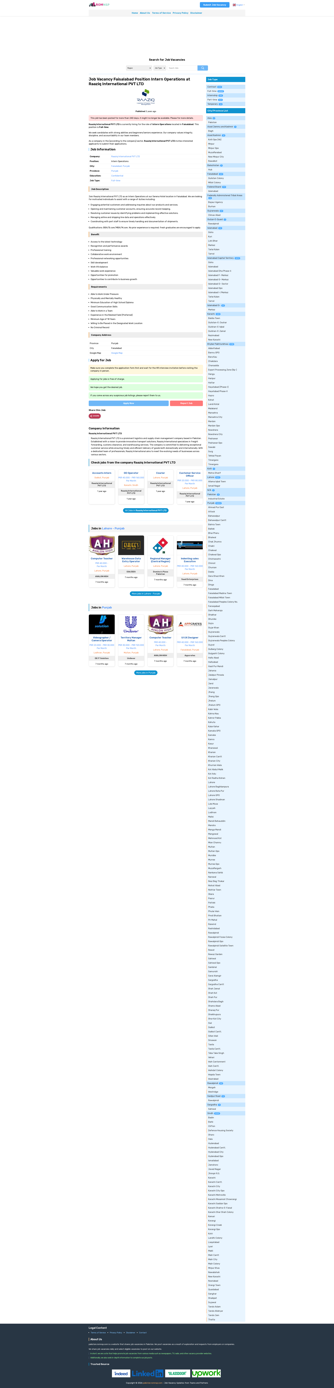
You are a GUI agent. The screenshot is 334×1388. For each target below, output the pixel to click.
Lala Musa (213, 804)
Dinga (211, 584)
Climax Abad (214, 215)
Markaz (211, 245)
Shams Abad (214, 1006)
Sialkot (211, 1027)
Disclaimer (196, 13)
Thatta (211, 1319)
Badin (211, 1117)
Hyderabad (213, 1143)
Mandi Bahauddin (216, 821)
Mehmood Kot (215, 838)
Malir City (212, 1259)
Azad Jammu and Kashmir (221, 126)
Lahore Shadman (216, 799)
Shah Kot (212, 993)
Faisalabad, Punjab (120, 166)
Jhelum (212, 700)
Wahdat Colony (215, 1070)
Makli (210, 1251)
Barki (210, 1122)
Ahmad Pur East (216, 507)
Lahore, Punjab (160, 477)
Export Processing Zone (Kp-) (222, 370)
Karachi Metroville (217, 1195)
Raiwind (212, 924)
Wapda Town (214, 1074)
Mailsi (211, 817)
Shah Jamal (214, 988)
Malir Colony (214, 1263)
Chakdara (213, 361)
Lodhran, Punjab (102, 652)
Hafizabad (213, 662)
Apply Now (128, 403)
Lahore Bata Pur (216, 791)
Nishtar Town (214, 890)
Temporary (214, 104)
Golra (210, 232)
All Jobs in (145, 510)
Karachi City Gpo (216, 1190)
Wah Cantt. (213, 1066)
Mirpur (211, 144)
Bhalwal (212, 537)
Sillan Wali (213, 1036)
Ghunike (212, 619)
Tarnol (211, 254)
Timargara (213, 460)
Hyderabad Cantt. (217, 1147)
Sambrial (212, 967)
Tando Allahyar (215, 1311)
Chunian (212, 567)
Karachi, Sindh (131, 485)
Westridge (213, 1092)
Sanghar (212, 1294)
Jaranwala (213, 688)
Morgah (212, 1087)
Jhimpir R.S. (214, 1173)
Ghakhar (212, 615)
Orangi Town (214, 1285)
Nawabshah (214, 1272)
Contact (143, 1332)
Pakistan (212, 122)
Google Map (117, 353)
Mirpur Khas (214, 1268)
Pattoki (211, 902)
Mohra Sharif (214, 473)
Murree (211, 859)
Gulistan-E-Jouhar (217, 322)
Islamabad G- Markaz (218, 279)
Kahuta (211, 722)
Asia (210, 118)
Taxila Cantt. (214, 1049)
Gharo (211, 1135)
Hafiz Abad (213, 657)
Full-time (115, 180)
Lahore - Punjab (113, 528)
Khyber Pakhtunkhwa (220, 344)
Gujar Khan (213, 627)
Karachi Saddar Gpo (217, 1203)
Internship (214, 95)
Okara (211, 894)
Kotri (210, 1233)
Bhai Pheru (213, 533)
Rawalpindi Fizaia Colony (220, 937)
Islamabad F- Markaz (218, 275)
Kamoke (212, 735)
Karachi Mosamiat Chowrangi (222, 1199)
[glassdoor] (178, 1376)
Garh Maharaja (215, 610)
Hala (210, 1139)
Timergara (213, 464)
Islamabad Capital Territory (223, 258)
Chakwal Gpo (214, 554)
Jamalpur (212, 679)
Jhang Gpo (213, 696)
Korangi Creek (215, 1225)
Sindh (213, 1113)
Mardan (212, 421)
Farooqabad (214, 606)
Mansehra (213, 413)
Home (135, 13)
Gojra (210, 623)
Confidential (117, 176)
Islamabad (213, 191)
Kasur (211, 743)
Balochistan (214, 165)
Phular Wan (213, 911)
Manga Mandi (214, 829)
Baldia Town (214, 318)
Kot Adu (212, 774)
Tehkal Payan (214, 456)
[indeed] (121, 1376)
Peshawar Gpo (215, 443)
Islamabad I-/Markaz (218, 292)
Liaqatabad (213, 1242)
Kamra (211, 739)
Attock (211, 511)
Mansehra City (215, 417)
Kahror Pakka (214, 718)
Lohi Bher (213, 241)
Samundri (213, 971)
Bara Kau (212, 357)
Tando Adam (214, 1306)
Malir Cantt (213, 1255)
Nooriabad (213, 1281)
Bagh (210, 131)
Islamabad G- (215, 305)
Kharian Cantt (215, 756)
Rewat (211, 950)
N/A (210, 490)
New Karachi (214, 339)
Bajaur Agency (215, 202)
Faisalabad (214, 174)
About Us (145, 13)
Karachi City (214, 1186)
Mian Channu (214, 842)
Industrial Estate (216, 498)
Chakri (211, 546)
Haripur (211, 378)
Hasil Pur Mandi (215, 666)
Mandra (212, 825)
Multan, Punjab (131, 652)
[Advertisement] (167, 37)
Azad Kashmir (215, 135)
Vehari (211, 1057)
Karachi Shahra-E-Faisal (220, 1208)
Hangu (211, 374)
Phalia (211, 907)
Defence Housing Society (220, 1130)
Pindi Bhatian (215, 915)
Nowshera (213, 430)
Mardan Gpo (214, 425)
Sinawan (212, 1040)
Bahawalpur (214, 516)
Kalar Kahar (213, 726)
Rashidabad (214, 928)
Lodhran (212, 812)
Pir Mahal (212, 920)
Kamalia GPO (214, 731)
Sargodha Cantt (216, 984)
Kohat (211, 400)
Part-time (214, 99)
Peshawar (213, 438)
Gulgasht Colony (216, 653)
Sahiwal (212, 958)
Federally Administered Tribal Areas (224, 196)
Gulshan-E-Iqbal (216, 327)
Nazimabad (213, 335)
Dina (210, 580)
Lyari (210, 1246)
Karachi (213, 314)
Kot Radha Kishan (216, 778)
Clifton (211, 1126)
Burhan (212, 206)
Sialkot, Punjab (101, 477)
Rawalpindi (213, 223)
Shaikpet (212, 1298)
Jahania (212, 670)
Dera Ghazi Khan (216, 576)
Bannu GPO (213, 352)
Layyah (211, 808)
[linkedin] (148, 1376)
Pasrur (211, 898)
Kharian (212, 752)
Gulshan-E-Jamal (217, 331)
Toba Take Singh (216, 1053)
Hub (210, 169)
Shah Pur (212, 997)
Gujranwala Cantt (217, 636)
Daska (211, 572)
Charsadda (213, 365)
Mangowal (213, 834)
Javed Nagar (214, 1169)
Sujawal (212, 1302)
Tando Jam (213, 1315)
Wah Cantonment (216, 1061)
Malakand (212, 408)
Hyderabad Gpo (215, 1156)
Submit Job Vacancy (214, 5)
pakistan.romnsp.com (152, 1383)
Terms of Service (161, 13)
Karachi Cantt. (215, 1182)
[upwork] (206, 1376)
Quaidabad (213, 1289)
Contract (214, 87)
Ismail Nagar (214, 486)
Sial (210, 1023)
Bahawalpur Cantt (217, 520)
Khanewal (213, 748)
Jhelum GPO (214, 705)
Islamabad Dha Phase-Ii (219, 271)
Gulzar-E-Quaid (216, 219)
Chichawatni (214, 559)
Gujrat (211, 645)
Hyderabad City (215, 1152)
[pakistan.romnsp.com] (99, 6)
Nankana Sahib (215, 872)
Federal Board (216, 187)
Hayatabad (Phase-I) (218, 387)
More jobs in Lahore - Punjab (146, 593)
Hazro (211, 395)
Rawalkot (212, 161)
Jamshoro (213, 1165)
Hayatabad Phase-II (218, 391)
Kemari (211, 1216)
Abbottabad (214, 348)
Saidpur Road (215, 1096)
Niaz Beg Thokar (216, 881)
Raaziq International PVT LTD (125, 156)
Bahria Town (214, 524)
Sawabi (211, 447)
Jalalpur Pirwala (216, 675)
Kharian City (214, 761)
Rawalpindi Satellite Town (220, 945)
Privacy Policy (180, 13)
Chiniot (211, 563)
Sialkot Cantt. (215, 1031)
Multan (211, 847)
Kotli (210, 468)
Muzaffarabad (215, 152)
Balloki (211, 529)
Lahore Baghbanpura (218, 786)
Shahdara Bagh (215, 1001)
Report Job (186, 403)
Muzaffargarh (214, 868)
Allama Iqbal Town (217, 481)
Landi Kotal (213, 404)
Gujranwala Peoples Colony (221, 640)
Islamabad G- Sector (218, 284)
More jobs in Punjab (145, 672)
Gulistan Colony (216, 178)
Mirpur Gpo (213, 148)
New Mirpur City (216, 156)
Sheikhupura (214, 1014)
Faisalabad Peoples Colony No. (223, 602)
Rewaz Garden (215, 954)
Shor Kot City (214, 1018)
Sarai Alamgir (214, 976)
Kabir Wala (213, 709)
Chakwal (212, 550)
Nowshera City (215, 434)
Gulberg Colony (215, 649)
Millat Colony (214, 182)
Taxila (211, 1044)
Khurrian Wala (215, 765)
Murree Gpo (213, 864)
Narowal (212, 877)
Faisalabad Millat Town (219, 597)
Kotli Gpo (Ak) (214, 139)
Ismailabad (213, 1160)
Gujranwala (214, 211)
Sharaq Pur (213, 1010)
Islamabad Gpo (215, 288)
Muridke (212, 855)
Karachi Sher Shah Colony (221, 1212)
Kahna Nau (213, 713)
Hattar (211, 382)
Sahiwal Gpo (214, 963)
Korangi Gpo (214, 1229)
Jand (210, 683)
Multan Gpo (213, 851)
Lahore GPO (214, 795)
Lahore (213, 477)
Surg (210, 451)
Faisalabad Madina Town (220, 593)
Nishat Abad (214, 885)
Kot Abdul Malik (215, 769)
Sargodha (213, 980)
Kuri (210, 236)
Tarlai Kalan (213, 249)
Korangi (212, 1220)
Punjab (114, 171)
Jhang (211, 692)
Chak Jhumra (214, 541)
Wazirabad (213, 1079)
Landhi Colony (215, 1238)
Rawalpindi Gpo (215, 941)
